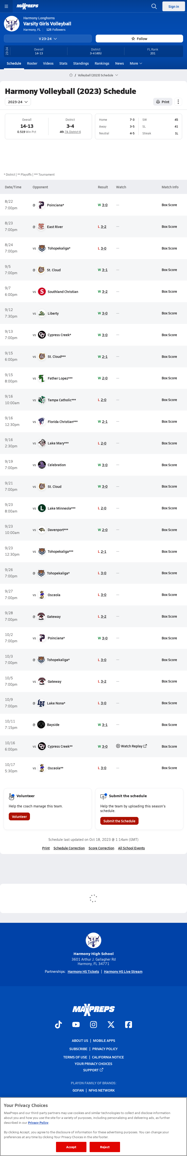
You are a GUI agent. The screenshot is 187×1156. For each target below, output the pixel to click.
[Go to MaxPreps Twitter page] (111, 1025)
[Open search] (154, 6)
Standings (81, 63)
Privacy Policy (105, 1048)
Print (165, 101)
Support (91, 1069)
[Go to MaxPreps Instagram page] (93, 1025)
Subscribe (78, 1048)
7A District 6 (73, 132)
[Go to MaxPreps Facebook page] (128, 1025)
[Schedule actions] (178, 102)
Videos (48, 63)
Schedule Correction (69, 848)
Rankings (102, 63)
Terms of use (75, 1057)
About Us (80, 1040)
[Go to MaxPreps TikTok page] (58, 1025)
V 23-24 (45, 38)
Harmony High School (94, 953)
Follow (142, 38)
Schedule (14, 63)
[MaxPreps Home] (27, 6)
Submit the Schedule (119, 820)
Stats (63, 63)
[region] (93, 1126)
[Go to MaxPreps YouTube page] (76, 1025)
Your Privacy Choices (93, 1063)
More (134, 63)
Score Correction (101, 848)
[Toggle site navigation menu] (6, 6)
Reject (105, 1147)
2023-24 (15, 101)
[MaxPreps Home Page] (71, 75)
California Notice (108, 1057)
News (119, 63)
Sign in (173, 6)
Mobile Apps (104, 1040)
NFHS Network (102, 1090)
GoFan (78, 1090)
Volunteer (19, 816)
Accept (71, 1147)
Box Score (169, 204)
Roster (32, 63)
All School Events (131, 848)
